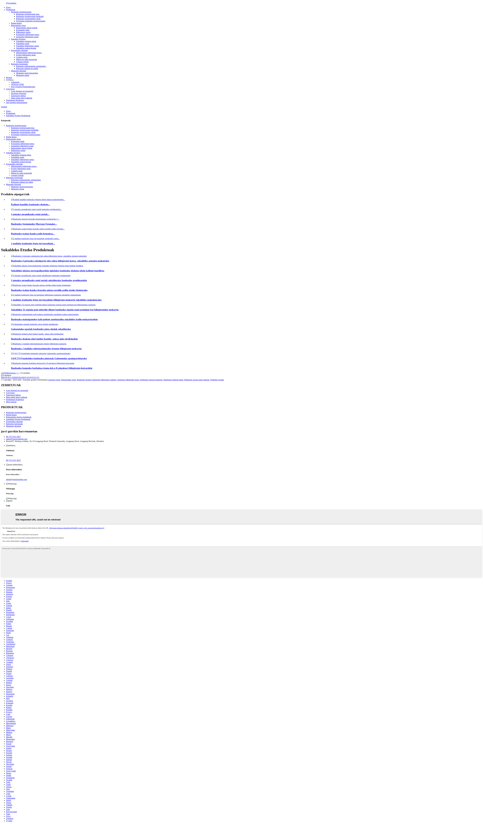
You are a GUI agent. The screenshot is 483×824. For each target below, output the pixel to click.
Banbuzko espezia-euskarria (151, 380)
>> (18, 373)
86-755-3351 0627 (13, 460)
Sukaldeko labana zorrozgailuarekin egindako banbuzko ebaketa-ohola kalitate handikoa (57, 270)
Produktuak (10, 10)
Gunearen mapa (54, 380)
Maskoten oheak (22, 75)
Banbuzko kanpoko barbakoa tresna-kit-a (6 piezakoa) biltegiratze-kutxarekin (51, 368)
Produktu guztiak (217, 380)
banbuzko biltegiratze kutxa (128, 380)
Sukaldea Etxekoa (18, 39)
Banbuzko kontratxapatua (21, 12)
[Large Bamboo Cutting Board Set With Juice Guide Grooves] (37, 334)
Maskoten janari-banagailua (27, 73)
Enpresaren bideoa (18, 96)
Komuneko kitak (22, 30)
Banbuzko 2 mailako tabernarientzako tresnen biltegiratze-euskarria (46, 348)
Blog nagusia (11, 402)
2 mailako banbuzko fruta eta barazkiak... (33, 243)
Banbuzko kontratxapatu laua (27, 14)
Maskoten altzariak (18, 71)
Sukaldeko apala (22, 44)
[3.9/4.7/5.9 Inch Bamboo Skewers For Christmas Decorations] (40, 353)
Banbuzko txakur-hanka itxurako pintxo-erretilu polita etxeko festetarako (49, 290)
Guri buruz (10, 89)
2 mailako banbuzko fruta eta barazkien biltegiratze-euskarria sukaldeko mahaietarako (56, 300)
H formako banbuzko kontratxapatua (30, 21)
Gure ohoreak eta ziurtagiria (22, 91)
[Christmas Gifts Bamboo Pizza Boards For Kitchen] (34, 324)
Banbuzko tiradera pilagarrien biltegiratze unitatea (96, 380)
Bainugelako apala (68, 380)
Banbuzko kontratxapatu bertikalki (30, 16)
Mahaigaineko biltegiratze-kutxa (29, 53)
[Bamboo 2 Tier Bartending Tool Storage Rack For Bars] (38, 344)
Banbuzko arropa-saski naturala (196, 380)
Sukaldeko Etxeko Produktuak (18, 116)
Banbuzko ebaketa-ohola (173, 380)
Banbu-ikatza (16, 23)
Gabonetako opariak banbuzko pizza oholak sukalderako (41, 329)
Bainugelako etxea (18, 25)
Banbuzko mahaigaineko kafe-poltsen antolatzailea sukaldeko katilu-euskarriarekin (54, 319)
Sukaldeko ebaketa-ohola (26, 41)
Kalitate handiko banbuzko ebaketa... (30, 204)
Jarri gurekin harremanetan (16, 102)
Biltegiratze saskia (23, 32)
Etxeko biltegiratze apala (26, 55)
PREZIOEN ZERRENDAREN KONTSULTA (20, 377)
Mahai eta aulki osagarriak (26, 59)
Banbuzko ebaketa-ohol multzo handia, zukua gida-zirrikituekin (44, 339)
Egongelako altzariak (19, 50)
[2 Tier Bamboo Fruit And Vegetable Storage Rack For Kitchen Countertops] (46, 295)
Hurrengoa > (12, 373)
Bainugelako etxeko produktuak (18, 417)
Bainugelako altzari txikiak (26, 28)
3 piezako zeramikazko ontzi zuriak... (30, 214)
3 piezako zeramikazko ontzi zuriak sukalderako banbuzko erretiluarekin (49, 280)
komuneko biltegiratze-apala (27, 37)
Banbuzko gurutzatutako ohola (28, 19)
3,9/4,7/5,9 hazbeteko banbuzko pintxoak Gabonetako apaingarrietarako (49, 358)
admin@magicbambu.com (16, 479)
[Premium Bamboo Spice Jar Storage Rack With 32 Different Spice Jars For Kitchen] (53, 305)
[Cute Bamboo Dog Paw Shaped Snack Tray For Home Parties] (41, 285)
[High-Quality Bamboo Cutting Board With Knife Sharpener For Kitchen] (47, 266)
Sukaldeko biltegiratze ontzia (27, 46)
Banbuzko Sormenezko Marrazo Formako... (34, 224)
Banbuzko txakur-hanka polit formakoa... (33, 233)
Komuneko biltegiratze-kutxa (27, 34)
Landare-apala (21, 57)
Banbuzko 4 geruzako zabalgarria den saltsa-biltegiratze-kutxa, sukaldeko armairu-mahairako (60, 261)
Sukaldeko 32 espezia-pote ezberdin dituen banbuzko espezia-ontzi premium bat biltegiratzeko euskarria (65, 309)
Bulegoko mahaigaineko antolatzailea (31, 66)
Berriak (9, 78)
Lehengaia (15, 82)
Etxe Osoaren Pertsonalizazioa (23, 87)
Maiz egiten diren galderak (21, 98)
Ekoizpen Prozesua (18, 93)
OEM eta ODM (17, 84)
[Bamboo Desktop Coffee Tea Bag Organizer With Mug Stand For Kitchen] (45, 314)
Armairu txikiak (22, 62)
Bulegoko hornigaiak (19, 64)
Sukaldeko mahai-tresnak (26, 48)
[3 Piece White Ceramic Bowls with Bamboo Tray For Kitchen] (40, 275)
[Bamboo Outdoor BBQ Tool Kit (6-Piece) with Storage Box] (42, 363)
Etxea (8, 7)
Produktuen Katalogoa (15, 100)
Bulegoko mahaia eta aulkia (27, 68)
